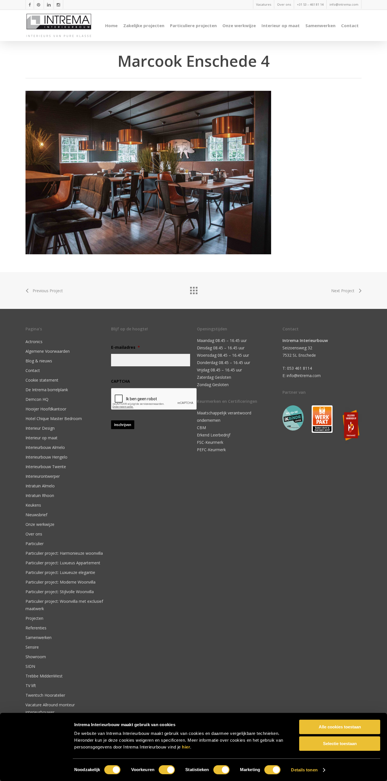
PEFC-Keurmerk (211, 449)
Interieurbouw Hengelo (46, 457)
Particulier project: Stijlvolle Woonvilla (59, 591)
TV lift (30, 685)
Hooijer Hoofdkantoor (45, 409)
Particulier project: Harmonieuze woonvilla (64, 553)
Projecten (34, 618)
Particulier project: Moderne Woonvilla (60, 582)
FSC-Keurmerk (210, 442)
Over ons (33, 534)
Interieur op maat (41, 437)
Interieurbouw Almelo (45, 447)
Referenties (35, 628)
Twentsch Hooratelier (45, 695)
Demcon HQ (36, 399)
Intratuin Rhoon (39, 495)
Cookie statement (41, 380)
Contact (32, 370)
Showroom (35, 656)
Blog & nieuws (38, 360)
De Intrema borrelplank (46, 389)
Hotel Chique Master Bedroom (53, 418)
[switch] (167, 769)
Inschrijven (122, 424)
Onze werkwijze (39, 524)
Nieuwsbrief (36, 514)
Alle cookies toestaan (340, 726)
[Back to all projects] (193, 289)
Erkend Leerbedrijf (213, 435)
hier (186, 747)
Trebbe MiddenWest (44, 676)
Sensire (32, 647)
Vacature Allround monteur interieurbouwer (50, 708)
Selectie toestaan (340, 743)
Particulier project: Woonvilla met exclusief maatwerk (64, 605)
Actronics (33, 341)
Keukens (33, 505)
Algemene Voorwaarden (47, 351)
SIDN (30, 666)
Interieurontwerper (42, 476)
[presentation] (154, 399)
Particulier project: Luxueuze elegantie (60, 572)
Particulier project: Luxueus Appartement (62, 562)
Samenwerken (38, 637)
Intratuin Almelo (40, 486)
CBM (201, 427)
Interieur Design (40, 428)
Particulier (34, 543)
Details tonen (304, 769)
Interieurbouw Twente (45, 466)
